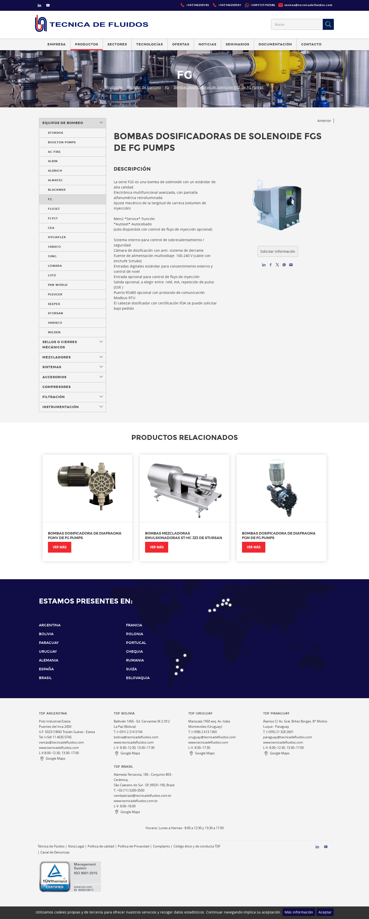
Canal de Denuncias (55, 852)
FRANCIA (134, 625)
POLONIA (134, 634)
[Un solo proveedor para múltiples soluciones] (91, 23)
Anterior (324, 120)
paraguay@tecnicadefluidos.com (287, 737)
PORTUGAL (136, 643)
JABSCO (54, 246)
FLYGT (53, 218)
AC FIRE (54, 152)
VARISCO (55, 322)
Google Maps (55, 758)
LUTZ (52, 275)
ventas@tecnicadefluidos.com (61, 742)
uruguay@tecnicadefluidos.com (212, 737)
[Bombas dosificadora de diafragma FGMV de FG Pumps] (87, 488)
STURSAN (55, 313)
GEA (51, 228)
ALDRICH (55, 170)
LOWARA (55, 266)
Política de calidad (101, 846)
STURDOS (55, 133)
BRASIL (45, 678)
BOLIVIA (46, 634)
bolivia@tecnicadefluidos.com (136, 737)
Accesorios (54, 377)
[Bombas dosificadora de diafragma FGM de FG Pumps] (281, 488)
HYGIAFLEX (57, 237)
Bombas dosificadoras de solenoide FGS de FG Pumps (219, 87)
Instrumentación (60, 407)
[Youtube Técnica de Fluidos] (48, 6)
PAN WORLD (58, 285)
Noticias (207, 44)
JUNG (52, 256)
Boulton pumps (62, 142)
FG (167, 87)
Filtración (53, 397)
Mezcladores (56, 357)
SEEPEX (54, 304)
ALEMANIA (48, 660)
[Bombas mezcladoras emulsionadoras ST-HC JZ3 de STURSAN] (184, 488)
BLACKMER (57, 189)
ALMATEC (55, 180)
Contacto (311, 44)
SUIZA (131, 669)
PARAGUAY (49, 643)
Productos (114, 87)
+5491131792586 (263, 5)
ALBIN (53, 161)
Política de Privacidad (133, 846)
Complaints (161, 846)
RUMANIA (135, 660)
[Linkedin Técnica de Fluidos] (39, 6)
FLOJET (54, 209)
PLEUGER (55, 294)
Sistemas (51, 367)
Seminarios (237, 44)
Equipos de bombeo (144, 87)
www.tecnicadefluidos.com (59, 748)
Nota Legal (76, 846)
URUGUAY (48, 651)
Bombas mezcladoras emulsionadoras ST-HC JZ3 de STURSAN (183, 535)
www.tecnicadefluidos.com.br (136, 801)
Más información (299, 912)
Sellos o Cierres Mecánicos (59, 344)
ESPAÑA (46, 669)
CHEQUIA (134, 651)
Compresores (56, 387)
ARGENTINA (49, 625)
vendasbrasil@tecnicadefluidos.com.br (142, 796)
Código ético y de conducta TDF (196, 846)
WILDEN (54, 332)
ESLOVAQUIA (138, 678)
